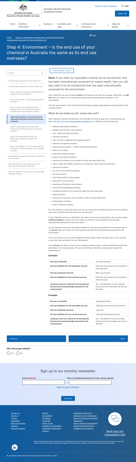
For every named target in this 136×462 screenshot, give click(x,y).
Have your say (115, 431)
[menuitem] (12, 25)
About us (98, 6)
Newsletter (15, 421)
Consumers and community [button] (88, 25)
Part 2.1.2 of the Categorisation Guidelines (74, 121)
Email (29, 378)
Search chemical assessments (85, 423)
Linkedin (15, 447)
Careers (14, 418)
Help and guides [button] (116, 25)
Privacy (45, 413)
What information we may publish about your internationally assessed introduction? (24, 165)
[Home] (39, 10)
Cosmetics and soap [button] (64, 25)
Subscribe (68, 398)
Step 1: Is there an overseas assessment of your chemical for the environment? (26, 93)
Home (12, 24)
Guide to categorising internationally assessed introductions (40, 38)
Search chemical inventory (84, 426)
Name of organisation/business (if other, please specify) (90, 378)
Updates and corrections (84, 428)
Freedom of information (51, 426)
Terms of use (47, 423)
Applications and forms (83, 413)
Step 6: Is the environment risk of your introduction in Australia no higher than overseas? (23, 139)
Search (121, 14)
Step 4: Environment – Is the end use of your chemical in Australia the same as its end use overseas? (27, 119)
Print (94, 35)
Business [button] (47, 24)
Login (126, 6)
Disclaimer (46, 418)
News (105, 6)
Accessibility (47, 416)
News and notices (18, 423)
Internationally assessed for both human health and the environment (26, 157)
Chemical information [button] (23, 25)
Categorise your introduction (85, 416)
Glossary (14, 426)
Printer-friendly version (62, 71)
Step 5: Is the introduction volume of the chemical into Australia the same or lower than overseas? (26, 129)
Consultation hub (115, 434)
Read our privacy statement (68, 387)
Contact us (112, 6)
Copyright (46, 421)
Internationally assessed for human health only (24, 81)
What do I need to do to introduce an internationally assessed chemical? (26, 173)
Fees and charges (18, 428)
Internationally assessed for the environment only (26, 40)
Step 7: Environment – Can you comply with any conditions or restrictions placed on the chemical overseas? (27, 148)
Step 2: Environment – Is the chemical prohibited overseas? (27, 101)
